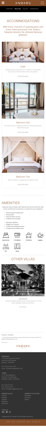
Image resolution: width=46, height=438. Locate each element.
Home (8, 422)
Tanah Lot (5, 403)
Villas (13, 422)
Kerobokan (28, 395)
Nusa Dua (28, 397)
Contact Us (36, 422)
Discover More (23, 76)
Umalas (4, 395)
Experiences (34, 9)
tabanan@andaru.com (11, 339)
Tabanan (4, 399)
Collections (20, 422)
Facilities (18, 9)
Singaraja (4, 401)
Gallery (25, 9)
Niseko (27, 399)
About (28, 422)
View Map (22, 307)
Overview (9, 9)
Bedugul (4, 397)
